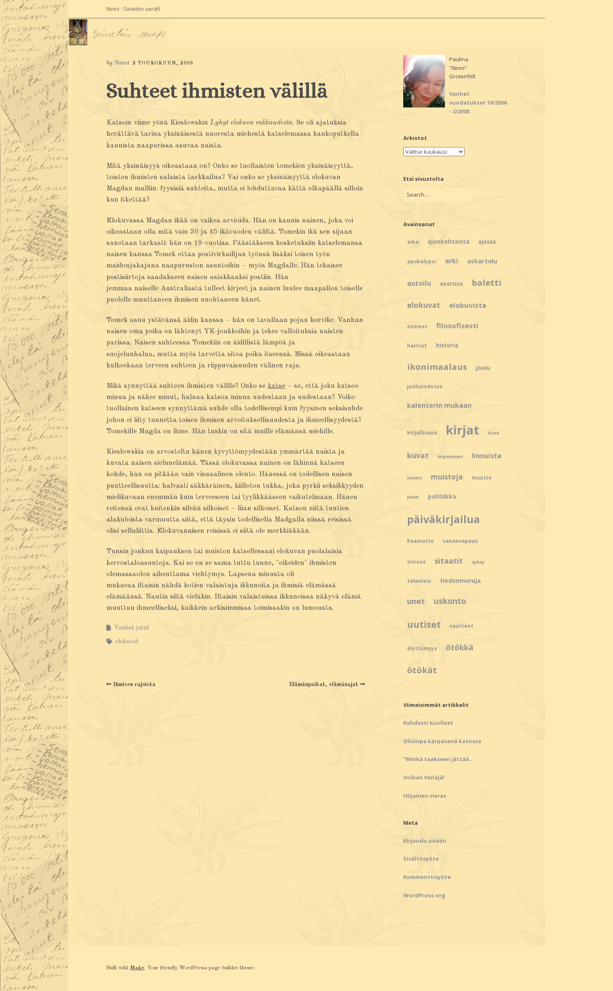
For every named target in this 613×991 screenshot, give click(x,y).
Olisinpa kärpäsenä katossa (442, 741)
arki (451, 260)
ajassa (487, 241)
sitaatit (449, 561)
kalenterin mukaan (439, 405)
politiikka (442, 496)
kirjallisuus (422, 432)
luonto (414, 478)
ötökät (422, 670)
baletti (487, 282)
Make (137, 968)
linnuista (486, 455)
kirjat (462, 430)
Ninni (121, 63)
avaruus (451, 283)
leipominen (450, 456)
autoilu (419, 283)
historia (447, 345)
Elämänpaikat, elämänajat (323, 684)
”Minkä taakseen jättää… (438, 759)
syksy (478, 562)
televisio (419, 580)
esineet (417, 326)
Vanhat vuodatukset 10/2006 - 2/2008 (478, 102)
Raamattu (420, 541)
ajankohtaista (448, 241)
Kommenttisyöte (427, 877)
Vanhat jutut (131, 628)
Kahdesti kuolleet (428, 722)
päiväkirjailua (443, 519)
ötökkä (459, 647)
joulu (483, 368)
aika (413, 241)
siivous (416, 562)
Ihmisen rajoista (134, 684)
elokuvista (467, 305)
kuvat (418, 455)
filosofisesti (457, 325)
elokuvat (127, 641)
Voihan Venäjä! (424, 777)
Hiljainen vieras (424, 795)
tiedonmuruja (460, 580)
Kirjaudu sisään (424, 840)
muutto (482, 477)
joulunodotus (424, 386)
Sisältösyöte (421, 858)
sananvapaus (460, 540)
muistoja (447, 477)
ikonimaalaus (437, 366)
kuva (493, 433)
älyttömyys (422, 648)
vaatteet (461, 626)
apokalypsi (421, 261)
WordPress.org (424, 895)
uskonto (450, 601)
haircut (417, 345)
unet (416, 601)
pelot (413, 497)
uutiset (424, 624)
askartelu (482, 261)
